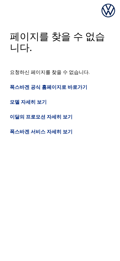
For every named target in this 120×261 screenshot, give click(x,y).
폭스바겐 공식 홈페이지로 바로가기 (48, 87)
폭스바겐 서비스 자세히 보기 (41, 131)
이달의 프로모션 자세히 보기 (41, 116)
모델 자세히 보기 (28, 102)
